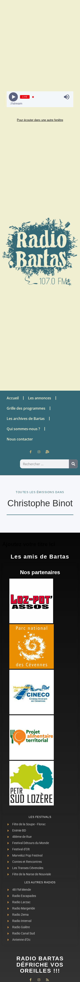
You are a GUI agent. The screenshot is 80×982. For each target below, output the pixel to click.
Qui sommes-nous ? (23, 428)
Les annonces (39, 398)
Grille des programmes (26, 408)
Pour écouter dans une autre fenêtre (40, 120)
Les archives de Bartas (26, 418)
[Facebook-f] (30, 452)
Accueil (13, 398)
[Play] (13, 97)
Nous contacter (20, 439)
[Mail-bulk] (47, 452)
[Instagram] (39, 452)
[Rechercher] (73, 463)
